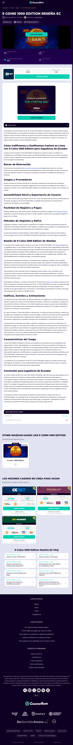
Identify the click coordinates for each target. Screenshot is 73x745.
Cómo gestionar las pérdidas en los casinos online (36, 641)
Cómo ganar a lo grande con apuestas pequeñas (36, 634)
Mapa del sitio (56, 742)
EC (35, 695)
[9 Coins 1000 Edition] (15, 455)
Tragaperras (36, 614)
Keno (36, 608)
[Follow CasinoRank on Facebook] (25, 690)
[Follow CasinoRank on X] (34, 690)
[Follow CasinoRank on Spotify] (43, 690)
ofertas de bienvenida (31, 168)
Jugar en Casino (36, 34)
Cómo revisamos (36, 661)
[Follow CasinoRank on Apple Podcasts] (47, 690)
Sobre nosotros (36, 654)
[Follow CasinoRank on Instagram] (29, 690)
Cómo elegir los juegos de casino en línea (36, 631)
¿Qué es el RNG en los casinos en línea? (36, 637)
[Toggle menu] (3, 2)
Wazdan (57, 245)
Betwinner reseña (19, 540)
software (49, 282)
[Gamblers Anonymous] (25, 714)
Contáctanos (36, 657)
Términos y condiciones (17, 742)
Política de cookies (38, 742)
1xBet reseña (19, 511)
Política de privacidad (36, 667)
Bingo (36, 604)
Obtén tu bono (42, 76)
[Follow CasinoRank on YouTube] (38, 690)
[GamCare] (38, 714)
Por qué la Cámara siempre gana (36, 627)
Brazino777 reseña (54, 511)
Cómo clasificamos (36, 664)
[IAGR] (15, 714)
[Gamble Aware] (32, 721)
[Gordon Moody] (54, 714)
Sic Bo (36, 611)
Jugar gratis (36, 40)
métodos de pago (61, 211)
